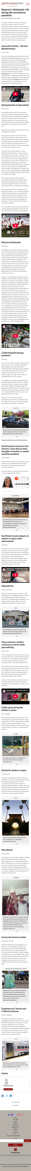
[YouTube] (19, 1115)
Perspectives (15, 1127)
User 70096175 (4, 491)
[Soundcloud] (22, 1115)
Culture (15, 1123)
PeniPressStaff (8, 1085)
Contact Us (15, 1133)
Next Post (15, 1105)
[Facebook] (3, 1096)
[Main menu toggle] (27, 4)
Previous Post (15, 1102)
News (15, 1117)
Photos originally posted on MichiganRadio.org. (15, 440)
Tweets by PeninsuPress (13, 1135)
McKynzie (16, 79)
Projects (15, 1129)
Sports (15, 1121)
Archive (15, 1145)
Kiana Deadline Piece (11, 491)
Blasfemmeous (5, 73)
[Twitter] (7, 1096)
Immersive (15, 1125)
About (15, 1131)
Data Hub (15, 1119)
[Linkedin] (11, 1096)
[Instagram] (12, 1115)
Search (15, 1138)
